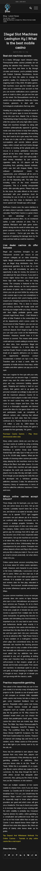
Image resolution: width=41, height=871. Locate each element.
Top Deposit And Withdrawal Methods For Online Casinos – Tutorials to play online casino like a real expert (20, 838)
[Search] (29, 8)
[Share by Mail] (36, 855)
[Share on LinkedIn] (20, 855)
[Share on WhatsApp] (13, 855)
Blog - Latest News (11, 16)
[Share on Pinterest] (17, 855)
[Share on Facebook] (5, 855)
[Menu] (35, 8)
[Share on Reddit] (32, 855)
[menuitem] (29, 8)
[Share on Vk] (28, 855)
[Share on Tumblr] (24, 855)
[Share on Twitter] (9, 855)
